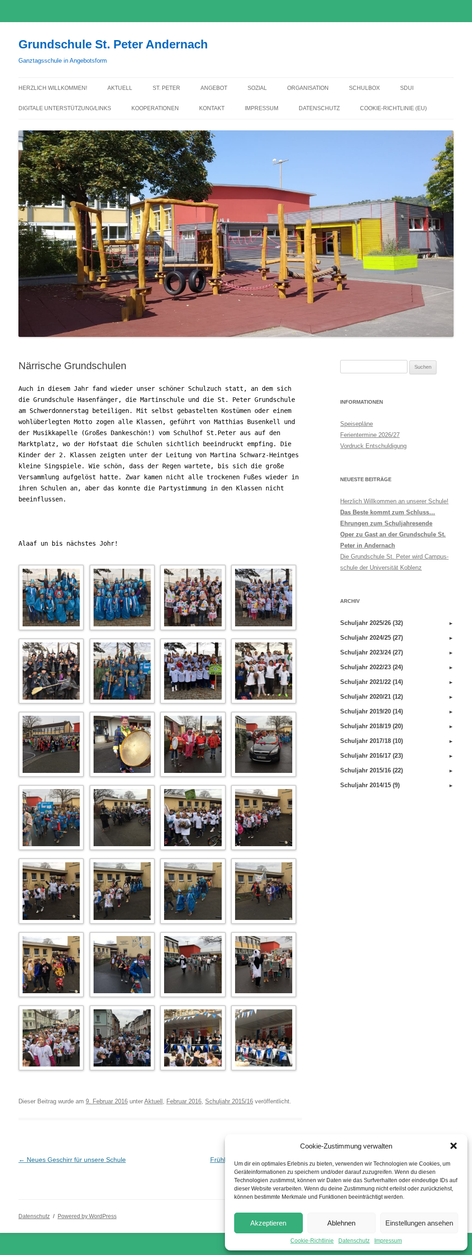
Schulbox (364, 88)
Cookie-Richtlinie (312, 1240)
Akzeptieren (268, 1223)
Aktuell (119, 88)
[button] (453, 1145)
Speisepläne (356, 423)
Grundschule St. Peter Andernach (113, 44)
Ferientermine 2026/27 (370, 434)
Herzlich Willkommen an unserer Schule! (394, 501)
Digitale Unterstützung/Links (64, 108)
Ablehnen (341, 1223)
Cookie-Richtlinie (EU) (393, 108)
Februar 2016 (183, 1101)
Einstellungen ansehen (419, 1223)
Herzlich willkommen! (52, 88)
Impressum (388, 1240)
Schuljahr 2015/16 (229, 1101)
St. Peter (166, 88)
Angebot (214, 88)
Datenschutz (354, 1240)
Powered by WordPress (87, 1216)
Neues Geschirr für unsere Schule (72, 1159)
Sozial (257, 88)
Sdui (406, 88)
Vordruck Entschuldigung (373, 445)
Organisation (308, 88)
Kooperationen (155, 108)
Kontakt (211, 108)
